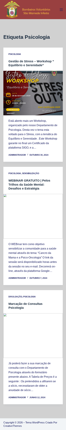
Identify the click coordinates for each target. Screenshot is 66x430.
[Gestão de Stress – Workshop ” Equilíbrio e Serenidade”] (33, 93)
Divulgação (15, 297)
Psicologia (14, 54)
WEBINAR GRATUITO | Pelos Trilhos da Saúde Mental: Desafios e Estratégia (29, 184)
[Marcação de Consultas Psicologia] (33, 335)
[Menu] (61, 9)
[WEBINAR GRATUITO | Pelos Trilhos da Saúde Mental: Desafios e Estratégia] (33, 216)
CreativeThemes (12, 425)
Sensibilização (30, 173)
